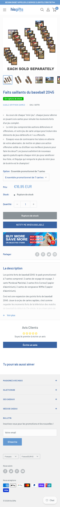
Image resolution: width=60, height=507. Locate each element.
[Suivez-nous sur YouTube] (23, 471)
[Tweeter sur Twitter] (49, 254)
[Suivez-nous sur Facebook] (5, 471)
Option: (24, 171)
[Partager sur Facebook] (37, 254)
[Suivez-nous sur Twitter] (11, 471)
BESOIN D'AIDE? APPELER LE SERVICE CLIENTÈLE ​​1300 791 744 (30, 2)
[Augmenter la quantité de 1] (33, 204)
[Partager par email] (55, 254)
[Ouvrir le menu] (4, 10)
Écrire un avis (30, 344)
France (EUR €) (27, 456)
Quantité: (7, 204)
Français (8, 456)
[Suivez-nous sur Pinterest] (17, 471)
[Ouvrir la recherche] (42, 9)
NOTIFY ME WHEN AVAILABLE (30, 224)
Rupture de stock (30, 215)
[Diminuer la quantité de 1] (17, 204)
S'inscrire (12, 441)
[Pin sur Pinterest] (43, 254)
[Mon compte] (48, 9)
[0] (54, 10)
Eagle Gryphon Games (14, 105)
